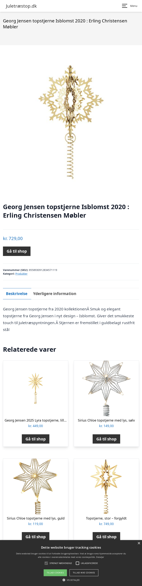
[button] (71, 580)
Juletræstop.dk (21, 6)
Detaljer (100, 557)
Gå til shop (17, 251)
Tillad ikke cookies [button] (84, 572)
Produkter (21, 273)
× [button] (138, 543)
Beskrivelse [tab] (16, 293)
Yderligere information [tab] (54, 293)
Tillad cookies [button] (55, 572)
